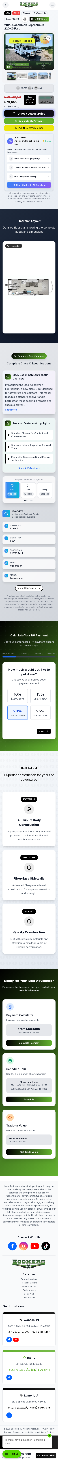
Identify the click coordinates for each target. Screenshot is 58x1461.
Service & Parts (29, 1286)
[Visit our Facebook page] (12, 1246)
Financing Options (29, 1283)
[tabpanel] (29, 550)
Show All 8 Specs (26, 588)
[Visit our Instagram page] (23, 1246)
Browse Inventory (29, 1279)
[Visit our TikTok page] (45, 1246)
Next (41, 731)
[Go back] (5, 5)
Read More (11, 409)
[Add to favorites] (48, 38)
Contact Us (29, 1294)
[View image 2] (22, 75)
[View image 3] (32, 75)
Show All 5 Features (29, 468)
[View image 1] (11, 76)
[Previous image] (8, 51)
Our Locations (29, 1297)
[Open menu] (52, 5)
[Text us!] (12, 1454)
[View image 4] (43, 75)
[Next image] (50, 51)
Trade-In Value (29, 1290)
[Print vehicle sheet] (25, 19)
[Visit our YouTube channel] (34, 1246)
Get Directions (18, 1332)
